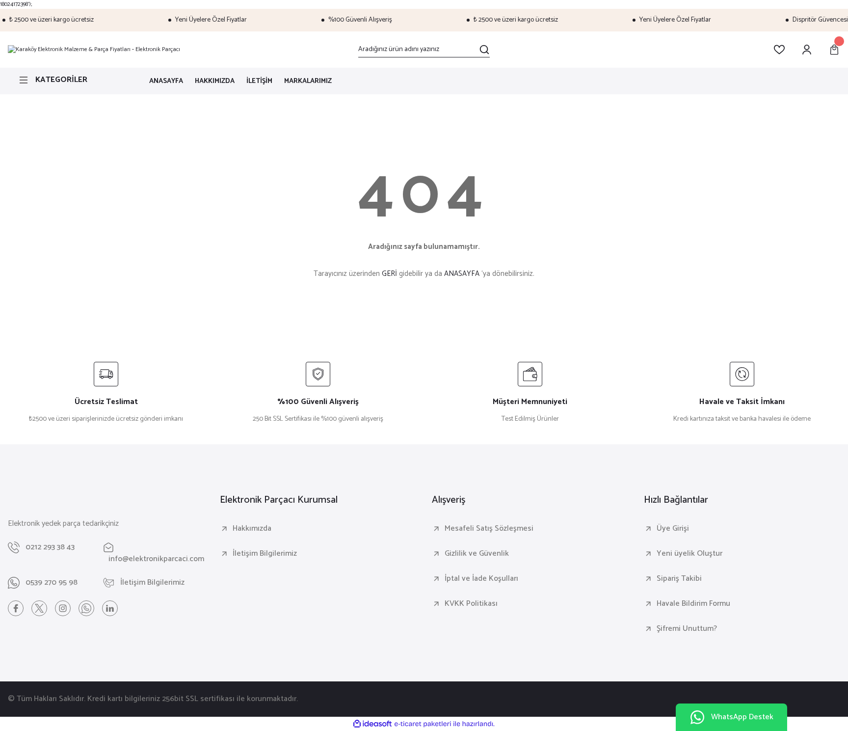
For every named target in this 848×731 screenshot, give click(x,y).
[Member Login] (807, 49)
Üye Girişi (673, 529)
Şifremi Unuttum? (687, 629)
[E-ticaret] (422, 724)
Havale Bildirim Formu (693, 604)
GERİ (389, 274)
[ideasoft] (372, 724)
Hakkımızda (252, 529)
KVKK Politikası (471, 604)
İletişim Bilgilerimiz (265, 554)
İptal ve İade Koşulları (481, 579)
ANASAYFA (461, 274)
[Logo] (94, 49)
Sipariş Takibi (679, 579)
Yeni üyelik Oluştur (689, 554)
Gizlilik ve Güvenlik (477, 554)
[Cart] (834, 49)
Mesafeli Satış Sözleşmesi (489, 529)
